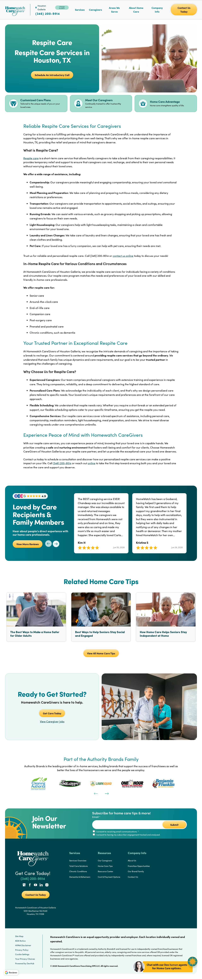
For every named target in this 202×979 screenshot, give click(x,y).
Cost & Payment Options (109, 876)
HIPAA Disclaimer (23, 945)
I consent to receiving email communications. (117, 831)
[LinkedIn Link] (41, 885)
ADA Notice (20, 940)
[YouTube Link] (35, 885)
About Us (132, 860)
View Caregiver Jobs (52, 721)
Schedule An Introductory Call (52, 75)
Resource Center (105, 871)
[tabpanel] (38, 783)
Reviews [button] (13, 972)
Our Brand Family (136, 871)
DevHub (30, 963)
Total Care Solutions (78, 866)
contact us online (123, 256)
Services (80, 9)
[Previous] (95, 793)
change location (62, 7)
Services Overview (77, 860)
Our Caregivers (105, 860)
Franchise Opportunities (139, 866)
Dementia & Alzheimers (79, 876)
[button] (165, 974)
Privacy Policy (21, 949)
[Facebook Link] (29, 885)
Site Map (19, 936)
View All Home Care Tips (101, 653)
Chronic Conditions (78, 871)
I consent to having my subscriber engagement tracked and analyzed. (127, 834)
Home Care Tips (105, 866)
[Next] (106, 793)
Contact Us (133, 876)
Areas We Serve (114, 9)
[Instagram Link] (46, 885)
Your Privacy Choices (25, 958)
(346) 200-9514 (47, 13)
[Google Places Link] (24, 885)
